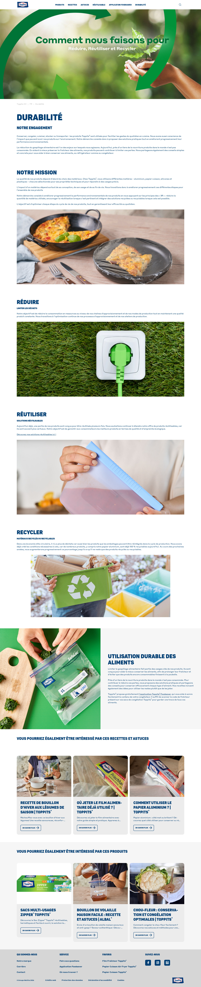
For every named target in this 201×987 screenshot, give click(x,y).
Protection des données (72, 980)
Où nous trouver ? (69, 972)
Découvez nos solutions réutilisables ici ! (36, 435)
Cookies (120, 980)
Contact (21, 972)
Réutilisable (99, 5)
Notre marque (24, 961)
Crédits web (50, 980)
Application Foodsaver (120, 5)
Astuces (85, 5)
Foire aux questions (69, 961)
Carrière (21, 967)
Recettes (72, 5)
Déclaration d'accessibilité (100, 980)
